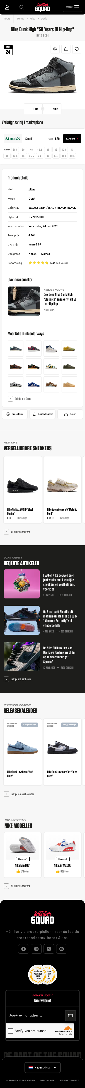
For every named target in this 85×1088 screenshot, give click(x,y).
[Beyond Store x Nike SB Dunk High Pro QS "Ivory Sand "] (52, 349)
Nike (32, 18)
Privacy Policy (69, 1080)
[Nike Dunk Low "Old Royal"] (34, 384)
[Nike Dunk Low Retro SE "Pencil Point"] (16, 349)
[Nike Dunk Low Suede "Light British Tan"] (52, 384)
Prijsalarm (17, 414)
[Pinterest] (61, 949)
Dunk (44, 18)
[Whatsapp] (49, 949)
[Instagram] (36, 949)
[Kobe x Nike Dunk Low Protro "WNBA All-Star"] (34, 349)
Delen (73, 414)
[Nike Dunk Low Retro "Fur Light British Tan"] (34, 366)
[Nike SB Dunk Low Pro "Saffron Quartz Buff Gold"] (69, 349)
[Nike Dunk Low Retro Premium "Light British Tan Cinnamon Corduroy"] (16, 366)
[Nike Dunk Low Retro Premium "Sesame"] (69, 384)
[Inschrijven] (70, 1015)
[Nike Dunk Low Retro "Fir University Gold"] (52, 366)
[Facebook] (23, 949)
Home (20, 18)
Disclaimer (47, 1080)
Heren (32, 254)
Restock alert (45, 414)
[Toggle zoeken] (22, 7)
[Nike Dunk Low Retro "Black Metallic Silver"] (16, 384)
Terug (7, 18)
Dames (45, 254)
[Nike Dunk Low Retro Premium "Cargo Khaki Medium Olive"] (69, 366)
